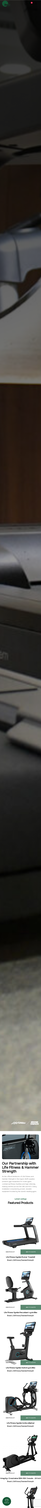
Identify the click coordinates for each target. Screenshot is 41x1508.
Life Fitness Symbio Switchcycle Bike (20, 1368)
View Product (10, 1252)
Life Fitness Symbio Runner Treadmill (20, 1257)
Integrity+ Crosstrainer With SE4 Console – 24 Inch (20, 1478)
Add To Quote (31, 1252)
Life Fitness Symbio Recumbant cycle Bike (20, 1312)
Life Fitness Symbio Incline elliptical (20, 1423)
